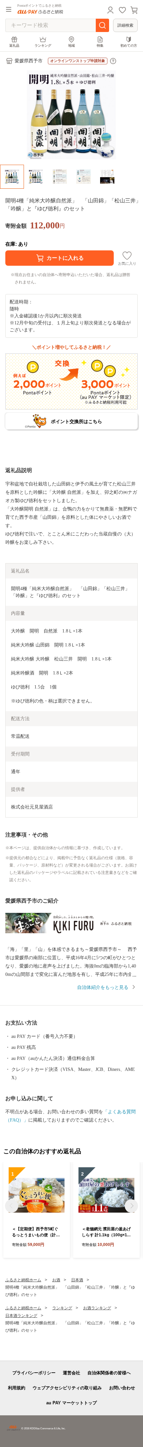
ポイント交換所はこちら (76, 421)
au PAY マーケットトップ (71, 1402)
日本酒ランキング (21, 1315)
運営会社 (71, 1372)
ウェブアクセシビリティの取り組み (67, 1387)
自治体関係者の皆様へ (109, 1372)
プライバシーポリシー (34, 1372)
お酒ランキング (97, 1308)
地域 (71, 45)
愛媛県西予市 (29, 60)
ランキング (43, 45)
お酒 (56, 1280)
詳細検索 (125, 25)
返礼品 (14, 45)
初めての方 (128, 45)
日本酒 (77, 1280)
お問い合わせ (122, 1387)
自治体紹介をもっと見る (102, 987)
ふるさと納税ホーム (23, 1280)
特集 (100, 45)
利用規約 (16, 1387)
